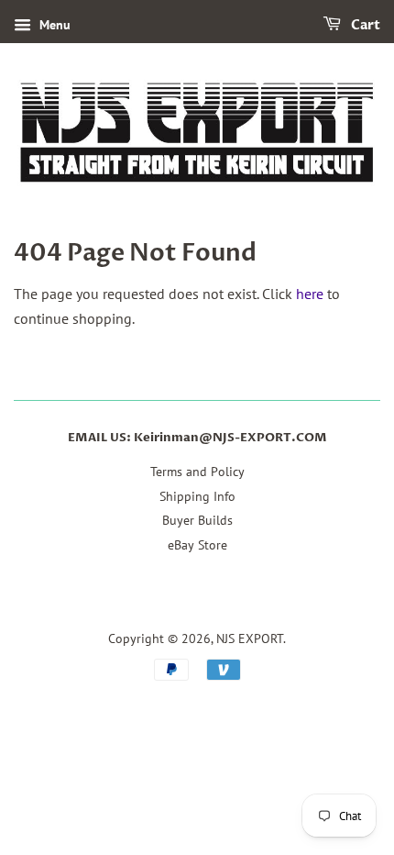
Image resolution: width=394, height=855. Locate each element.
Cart (364, 25)
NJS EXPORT (249, 638)
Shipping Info (197, 496)
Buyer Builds (197, 520)
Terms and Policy (197, 471)
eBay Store (197, 545)
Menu (53, 25)
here (309, 293)
